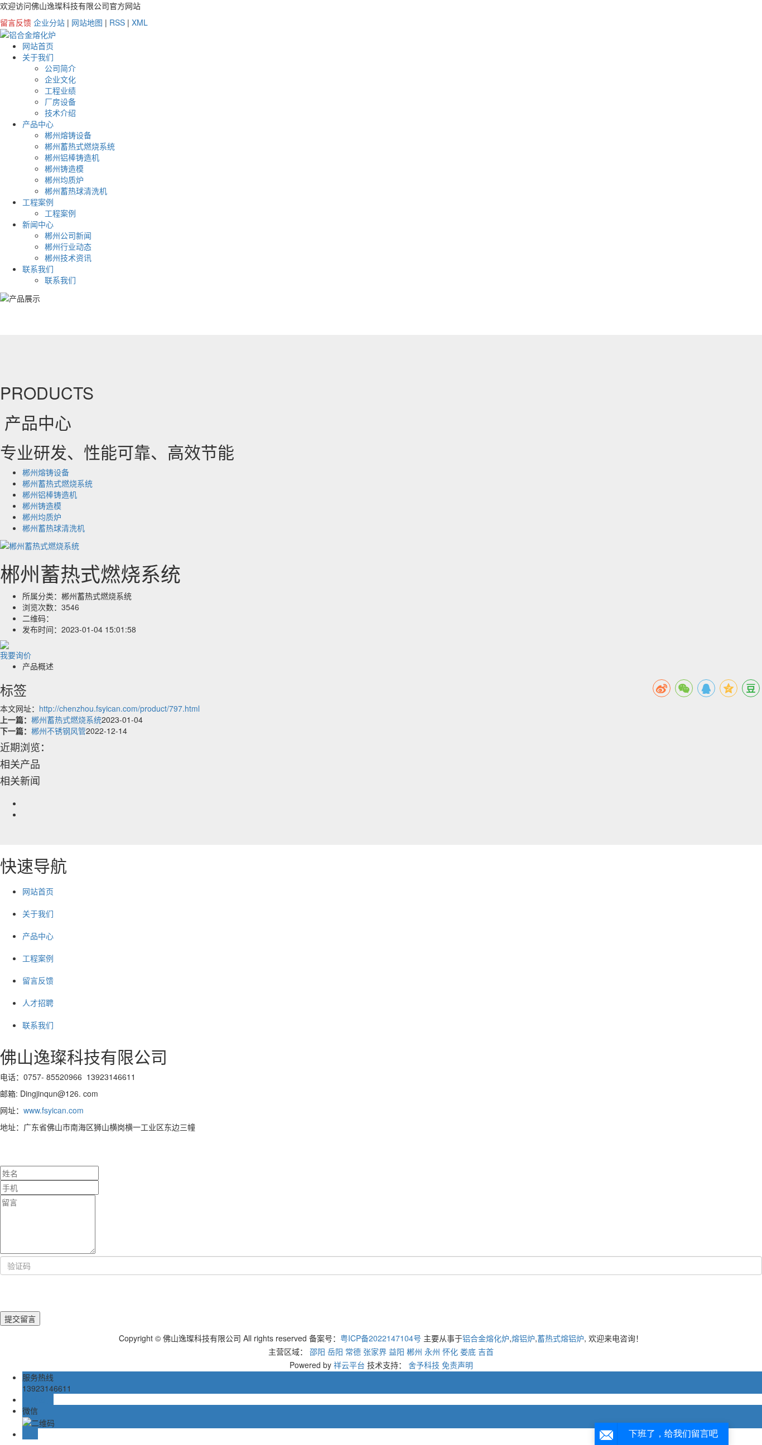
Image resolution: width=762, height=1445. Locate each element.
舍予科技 (424, 1364)
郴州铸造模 (64, 168)
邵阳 (317, 1351)
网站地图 (87, 22)
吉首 (486, 1351)
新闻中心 (38, 224)
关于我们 (38, 56)
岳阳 (335, 1351)
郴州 (414, 1351)
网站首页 (38, 45)
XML (140, 22)
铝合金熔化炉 (485, 1338)
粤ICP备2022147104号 (380, 1338)
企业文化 (60, 79)
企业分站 (49, 22)
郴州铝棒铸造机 (72, 157)
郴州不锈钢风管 (58, 730)
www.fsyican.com (53, 1110)
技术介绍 (60, 112)
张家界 (375, 1351)
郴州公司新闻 (68, 235)
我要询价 (15, 654)
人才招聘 (38, 1002)
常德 (353, 1351)
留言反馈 (15, 22)
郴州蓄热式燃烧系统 (80, 146)
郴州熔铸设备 (68, 134)
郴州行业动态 (68, 246)
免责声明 (457, 1364)
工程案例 (38, 201)
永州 (432, 1351)
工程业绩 (60, 90)
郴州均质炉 (64, 179)
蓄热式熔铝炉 (560, 1338)
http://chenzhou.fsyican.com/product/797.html (119, 708)
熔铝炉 (523, 1338)
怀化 (450, 1351)
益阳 (396, 1351)
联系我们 (38, 268)
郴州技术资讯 (68, 257)
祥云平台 (349, 1364)
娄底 (468, 1351)
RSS (117, 22)
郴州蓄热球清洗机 (76, 190)
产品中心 (38, 123)
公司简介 (60, 68)
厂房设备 (60, 101)
